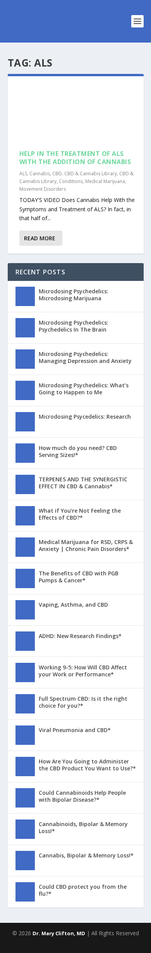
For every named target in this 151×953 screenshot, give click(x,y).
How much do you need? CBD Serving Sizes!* (78, 451)
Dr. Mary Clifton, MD (59, 933)
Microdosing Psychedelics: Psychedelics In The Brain (73, 326)
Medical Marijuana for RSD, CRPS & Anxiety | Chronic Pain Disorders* (86, 545)
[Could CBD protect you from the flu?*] (25, 892)
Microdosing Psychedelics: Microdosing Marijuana (73, 294)
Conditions (71, 181)
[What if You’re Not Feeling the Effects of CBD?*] (25, 515)
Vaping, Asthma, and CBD (73, 604)
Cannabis (39, 173)
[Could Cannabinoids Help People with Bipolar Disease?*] (25, 798)
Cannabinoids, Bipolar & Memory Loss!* (83, 827)
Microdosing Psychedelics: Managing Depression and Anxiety (85, 357)
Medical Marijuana (105, 181)
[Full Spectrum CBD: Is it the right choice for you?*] (25, 703)
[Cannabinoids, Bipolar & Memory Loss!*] (25, 829)
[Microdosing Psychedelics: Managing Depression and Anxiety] (25, 359)
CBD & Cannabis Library (90, 173)
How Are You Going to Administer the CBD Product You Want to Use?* (87, 765)
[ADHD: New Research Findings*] (25, 641)
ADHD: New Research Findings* (80, 636)
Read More (39, 238)
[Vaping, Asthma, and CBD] (25, 609)
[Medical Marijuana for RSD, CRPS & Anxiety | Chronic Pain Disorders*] (25, 547)
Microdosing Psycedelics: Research (85, 416)
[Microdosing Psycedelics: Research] (25, 421)
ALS (23, 173)
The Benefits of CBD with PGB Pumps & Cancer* (78, 577)
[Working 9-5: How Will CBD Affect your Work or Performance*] (25, 672)
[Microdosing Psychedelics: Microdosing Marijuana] (25, 296)
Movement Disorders (42, 189)
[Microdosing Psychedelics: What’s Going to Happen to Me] (25, 390)
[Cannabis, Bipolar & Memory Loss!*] (25, 860)
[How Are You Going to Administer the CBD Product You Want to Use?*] (25, 766)
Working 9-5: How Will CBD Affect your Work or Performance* (83, 671)
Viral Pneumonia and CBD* (75, 730)
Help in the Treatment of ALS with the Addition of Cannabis (75, 157)
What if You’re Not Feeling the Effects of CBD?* (80, 514)
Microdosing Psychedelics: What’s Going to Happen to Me (84, 389)
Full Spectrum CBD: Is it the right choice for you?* (83, 702)
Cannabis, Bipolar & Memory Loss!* (86, 855)
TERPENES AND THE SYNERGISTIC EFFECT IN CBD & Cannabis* (83, 483)
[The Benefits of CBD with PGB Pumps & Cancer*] (25, 578)
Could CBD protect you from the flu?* (83, 890)
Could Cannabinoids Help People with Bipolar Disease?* (82, 796)
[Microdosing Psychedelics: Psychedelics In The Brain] (25, 327)
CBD (57, 173)
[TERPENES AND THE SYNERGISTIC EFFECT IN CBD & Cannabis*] (25, 484)
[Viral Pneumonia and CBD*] (25, 735)
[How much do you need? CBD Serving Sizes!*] (25, 453)
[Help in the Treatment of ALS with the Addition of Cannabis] (75, 113)
